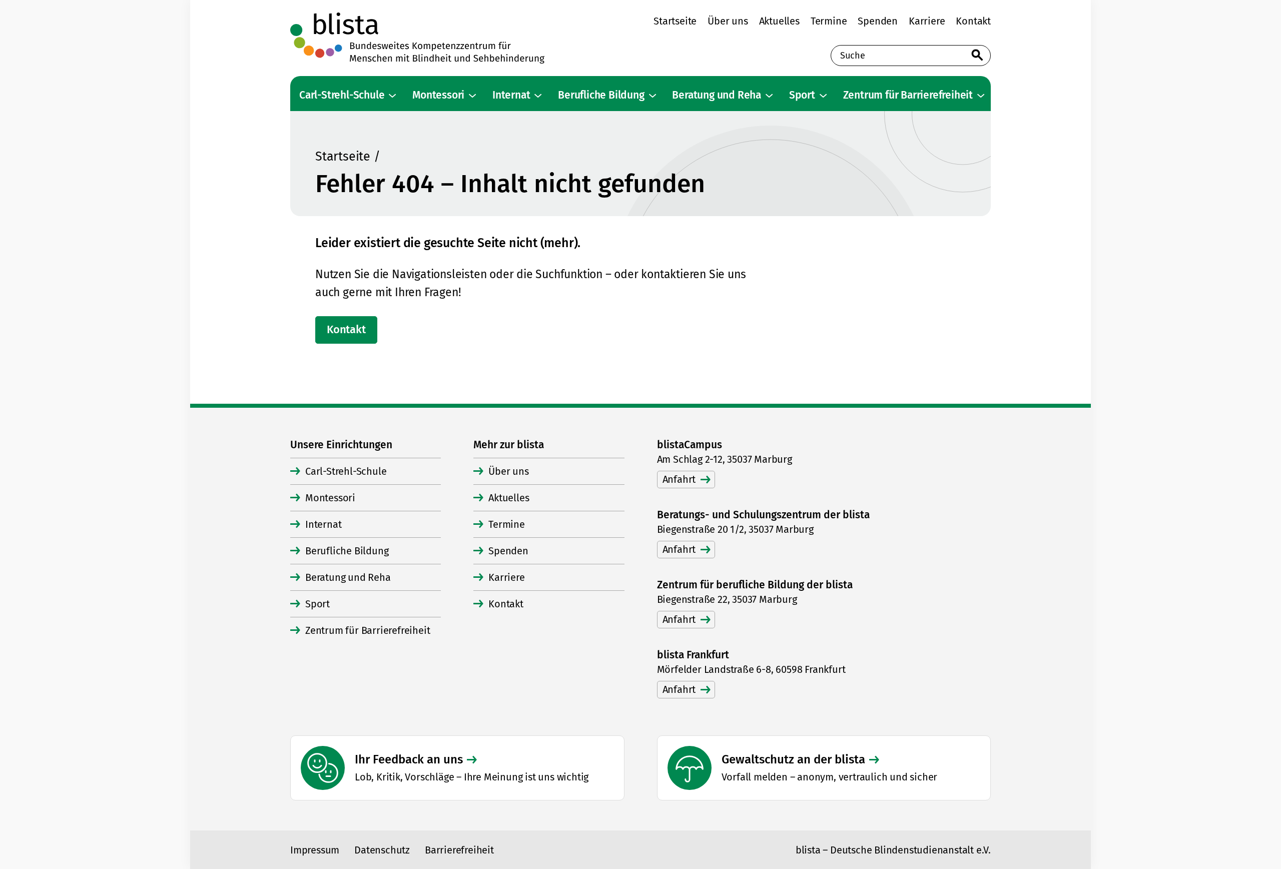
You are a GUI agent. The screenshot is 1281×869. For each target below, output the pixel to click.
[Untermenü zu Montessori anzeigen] (472, 96)
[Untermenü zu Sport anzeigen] (823, 96)
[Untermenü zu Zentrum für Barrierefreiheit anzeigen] (981, 96)
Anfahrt (679, 479)
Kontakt (346, 329)
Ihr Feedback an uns (409, 759)
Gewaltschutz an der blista (793, 759)
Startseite (342, 156)
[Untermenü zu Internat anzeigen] (538, 96)
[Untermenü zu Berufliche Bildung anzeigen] (653, 96)
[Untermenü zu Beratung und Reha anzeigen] (769, 96)
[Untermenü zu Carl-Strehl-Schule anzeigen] (392, 96)
